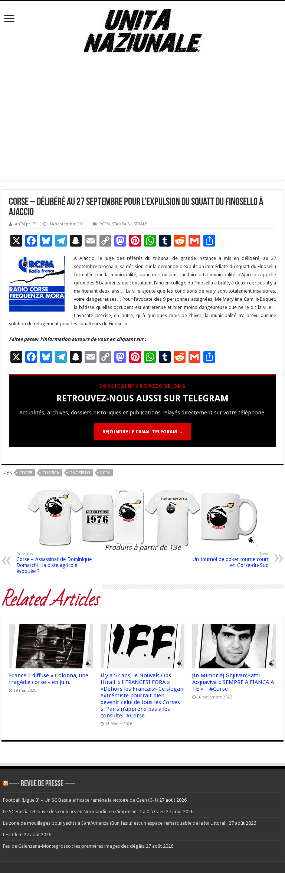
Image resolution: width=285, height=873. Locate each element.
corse (25, 472)
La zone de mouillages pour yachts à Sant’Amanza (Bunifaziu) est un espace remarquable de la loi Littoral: (115, 823)
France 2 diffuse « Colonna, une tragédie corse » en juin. (48, 678)
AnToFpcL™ (25, 224)
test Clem (13, 834)
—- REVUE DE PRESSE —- (42, 784)
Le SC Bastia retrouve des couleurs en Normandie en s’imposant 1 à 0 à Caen (84, 811)
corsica (50, 472)
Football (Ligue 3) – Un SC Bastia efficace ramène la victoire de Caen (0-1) (80, 800)
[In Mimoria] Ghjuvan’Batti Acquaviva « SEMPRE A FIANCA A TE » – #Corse (233, 682)
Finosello (79, 472)
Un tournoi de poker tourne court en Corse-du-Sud (231, 559)
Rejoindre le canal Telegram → (142, 431)
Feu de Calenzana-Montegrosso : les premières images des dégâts (74, 846)
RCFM (104, 224)
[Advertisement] (142, 128)
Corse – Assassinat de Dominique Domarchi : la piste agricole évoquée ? (54, 562)
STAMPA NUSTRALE (129, 224)
